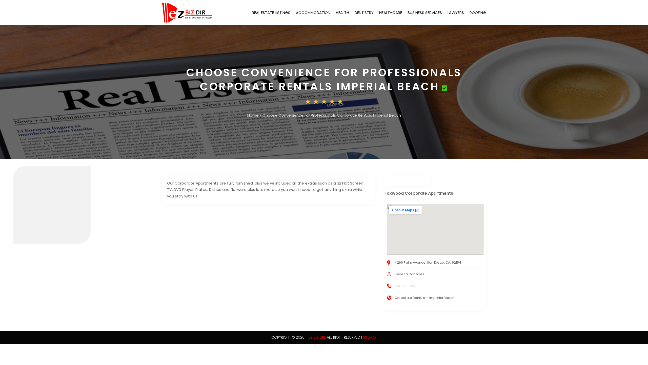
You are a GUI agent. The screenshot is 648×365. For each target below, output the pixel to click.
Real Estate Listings (271, 12)
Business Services (425, 12)
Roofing (478, 12)
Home (253, 115)
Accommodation (313, 12)
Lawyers (456, 12)
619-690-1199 (405, 286)
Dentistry (364, 12)
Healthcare (390, 12)
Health (342, 12)
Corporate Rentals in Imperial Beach (424, 297)
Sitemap (370, 337)
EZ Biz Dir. (317, 337)
